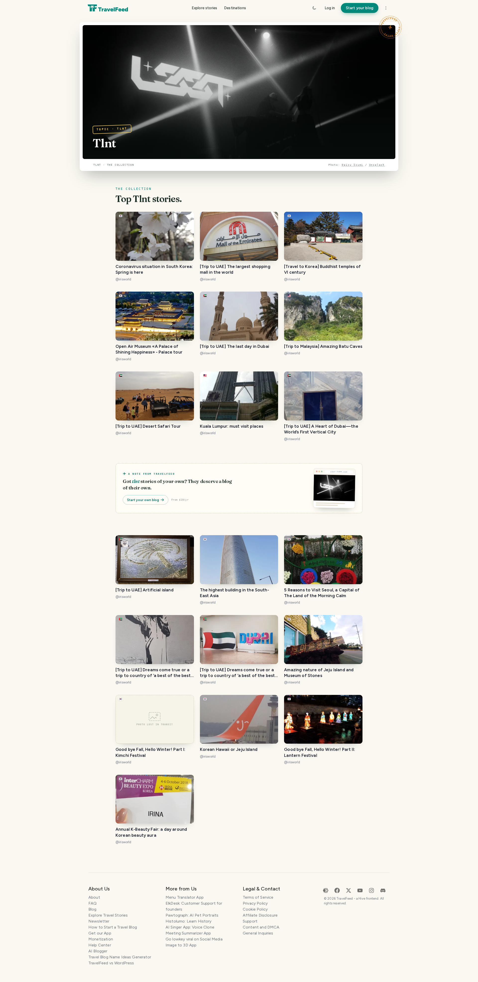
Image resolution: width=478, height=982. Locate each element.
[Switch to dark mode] (314, 7)
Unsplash (377, 164)
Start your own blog (143, 500)
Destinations (235, 8)
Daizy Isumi (352, 164)
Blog (92, 909)
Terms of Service (258, 897)
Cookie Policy (255, 909)
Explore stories (204, 8)
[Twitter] (348, 890)
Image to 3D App (181, 945)
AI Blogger (98, 951)
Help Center (99, 945)
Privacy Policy (255, 903)
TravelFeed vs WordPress (111, 963)
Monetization (100, 939)
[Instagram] (371, 890)
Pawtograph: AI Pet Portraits (192, 915)
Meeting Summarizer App (188, 933)
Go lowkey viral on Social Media (194, 939)
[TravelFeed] (108, 7)
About (94, 897)
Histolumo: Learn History (189, 921)
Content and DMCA (261, 927)
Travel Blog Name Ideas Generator (119, 957)
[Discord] (383, 890)
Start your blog (359, 8)
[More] (385, 7)
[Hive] (325, 890)
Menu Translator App (185, 897)
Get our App (99, 933)
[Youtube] (360, 890)
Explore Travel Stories (108, 915)
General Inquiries (258, 933)
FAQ (92, 903)
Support (250, 921)
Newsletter (99, 921)
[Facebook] (337, 890)
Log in (330, 8)
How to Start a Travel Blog (112, 927)
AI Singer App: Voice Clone (190, 927)
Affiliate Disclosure (260, 915)
